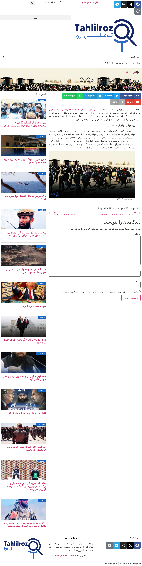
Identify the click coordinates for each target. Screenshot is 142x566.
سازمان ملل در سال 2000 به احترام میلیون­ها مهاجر (76, 109)
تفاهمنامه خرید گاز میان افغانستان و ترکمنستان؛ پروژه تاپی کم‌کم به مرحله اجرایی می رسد (26, 486)
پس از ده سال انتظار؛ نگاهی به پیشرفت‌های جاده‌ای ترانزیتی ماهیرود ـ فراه (24, 124)
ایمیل (138, 280)
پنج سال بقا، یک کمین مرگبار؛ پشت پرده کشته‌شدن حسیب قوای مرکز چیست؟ (25, 234)
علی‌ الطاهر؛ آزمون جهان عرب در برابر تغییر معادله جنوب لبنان (26, 271)
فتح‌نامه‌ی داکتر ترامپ (34, 305)
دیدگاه (137, 234)
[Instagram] (124, 4)
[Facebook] (137, 4)
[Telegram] (117, 4)
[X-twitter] (130, 4)
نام (139, 269)
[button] (32, 3)
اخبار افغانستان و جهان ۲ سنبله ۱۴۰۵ (27, 412)
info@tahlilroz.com (65, 555)
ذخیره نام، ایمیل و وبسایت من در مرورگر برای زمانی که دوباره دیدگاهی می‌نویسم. (99, 292)
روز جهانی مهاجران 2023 (109, 79)
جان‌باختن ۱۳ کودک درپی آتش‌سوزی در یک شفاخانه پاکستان (99, 56)
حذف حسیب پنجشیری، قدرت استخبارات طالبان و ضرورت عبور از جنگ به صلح (25, 524)
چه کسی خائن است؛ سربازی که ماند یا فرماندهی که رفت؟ (26, 448)
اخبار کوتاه (136, 63)
